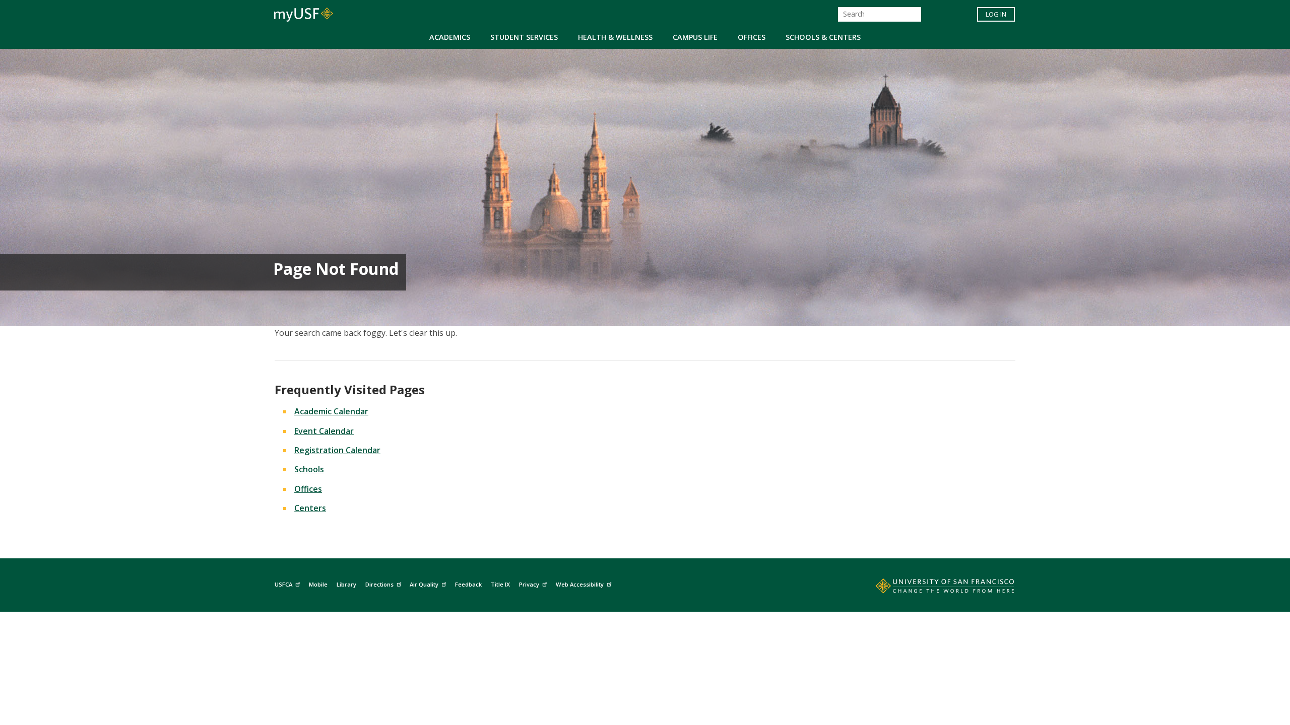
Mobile (318, 584)
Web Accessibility (580, 584)
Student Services (524, 37)
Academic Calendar (331, 411)
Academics (449, 37)
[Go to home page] (934, 588)
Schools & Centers (823, 37)
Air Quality (424, 584)
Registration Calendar (337, 450)
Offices (751, 37)
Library (346, 584)
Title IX (500, 584)
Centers (310, 508)
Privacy (529, 584)
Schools (309, 469)
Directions (379, 584)
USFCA (283, 584)
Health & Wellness (615, 37)
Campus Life (695, 37)
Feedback (468, 584)
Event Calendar (324, 431)
